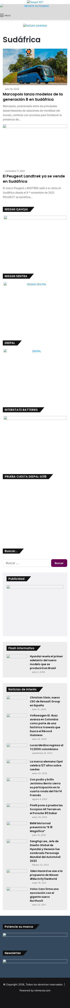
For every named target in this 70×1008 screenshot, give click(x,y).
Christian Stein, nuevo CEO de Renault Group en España (45, 701)
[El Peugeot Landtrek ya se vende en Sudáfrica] (35, 145)
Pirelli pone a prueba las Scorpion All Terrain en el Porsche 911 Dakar (46, 809)
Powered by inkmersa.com (35, 990)
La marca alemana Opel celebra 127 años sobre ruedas (46, 765)
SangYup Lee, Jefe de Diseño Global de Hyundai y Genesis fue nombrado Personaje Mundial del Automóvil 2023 (45, 851)
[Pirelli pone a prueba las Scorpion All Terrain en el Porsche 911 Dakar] (17, 810)
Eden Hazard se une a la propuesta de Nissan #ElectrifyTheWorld (46, 875)
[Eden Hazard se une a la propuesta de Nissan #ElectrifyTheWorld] (17, 876)
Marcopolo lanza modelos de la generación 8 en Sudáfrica (33, 97)
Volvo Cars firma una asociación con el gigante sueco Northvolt (44, 895)
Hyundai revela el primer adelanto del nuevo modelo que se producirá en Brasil (46, 662)
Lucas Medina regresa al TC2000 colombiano (46, 747)
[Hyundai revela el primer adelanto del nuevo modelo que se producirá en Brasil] (17, 661)
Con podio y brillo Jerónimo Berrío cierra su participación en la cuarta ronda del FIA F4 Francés (46, 787)
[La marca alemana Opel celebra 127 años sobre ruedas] (17, 767)
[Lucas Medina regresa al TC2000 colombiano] (17, 750)
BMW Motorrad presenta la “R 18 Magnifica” (41, 827)
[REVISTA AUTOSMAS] (35, 7)
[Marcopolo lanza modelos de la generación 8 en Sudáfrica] (35, 67)
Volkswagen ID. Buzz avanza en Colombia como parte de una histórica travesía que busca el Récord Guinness (45, 725)
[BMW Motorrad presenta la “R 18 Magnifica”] (17, 828)
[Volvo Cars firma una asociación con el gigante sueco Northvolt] (17, 893)
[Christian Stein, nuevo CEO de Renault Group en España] (17, 703)
